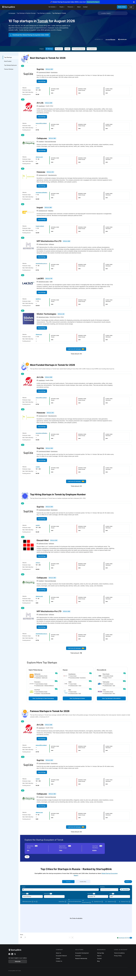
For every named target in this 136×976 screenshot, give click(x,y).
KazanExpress (72, 674)
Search (23, 887)
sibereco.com (39, 157)
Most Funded (7, 61)
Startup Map (100, 953)
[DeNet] (66, 684)
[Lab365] (28, 285)
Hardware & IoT (42, 175)
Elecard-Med (43, 540)
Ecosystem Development (82, 953)
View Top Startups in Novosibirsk (111, 698)
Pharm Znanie (106, 674)
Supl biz (40, 69)
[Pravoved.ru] (32, 684)
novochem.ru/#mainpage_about (44, 192)
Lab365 (40, 278)
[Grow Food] (32, 692)
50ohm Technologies (46, 314)
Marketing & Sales (43, 281)
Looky (104, 689)
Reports (62, 7)
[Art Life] (28, 110)
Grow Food (37, 689)
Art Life (40, 103)
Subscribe (17, 961)
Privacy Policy (118, 955)
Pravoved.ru (37, 682)
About (79, 7)
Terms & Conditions (119, 953)
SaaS (79, 693)
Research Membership (81, 958)
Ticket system (106, 682)
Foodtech (41, 141)
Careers (58, 958)
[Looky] (100, 692)
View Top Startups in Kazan (77, 698)
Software (51, 244)
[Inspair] (28, 213)
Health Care (44, 677)
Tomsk (42, 21)
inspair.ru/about (40, 226)
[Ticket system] (100, 684)
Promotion (78, 955)
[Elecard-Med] (28, 548)
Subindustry (46, 893)
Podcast (99, 958)
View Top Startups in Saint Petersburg (43, 698)
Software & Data (43, 244)
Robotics (50, 210)
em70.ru (38, 562)
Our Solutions (52, 7)
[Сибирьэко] (28, 144)
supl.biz (38, 87)
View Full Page (42, 81)
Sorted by (102, 887)
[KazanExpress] (66, 676)
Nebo (69, 689)
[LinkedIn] (12, 954)
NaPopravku (37, 674)
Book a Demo (122, 7)
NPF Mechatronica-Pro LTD (49, 241)
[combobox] (113, 13)
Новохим (41, 172)
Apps (114, 693)
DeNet (69, 682)
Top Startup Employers (10, 65)
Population (90, 893)
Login (130, 7)
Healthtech (41, 106)
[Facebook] (9, 954)
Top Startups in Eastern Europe (26, 13)
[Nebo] (66, 692)
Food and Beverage (50, 141)
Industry (24, 893)
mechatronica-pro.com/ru (42, 263)
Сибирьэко (42, 138)
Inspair (40, 207)
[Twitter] (15, 954)
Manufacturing (52, 175)
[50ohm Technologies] (28, 321)
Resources (70, 7)
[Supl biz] (28, 75)
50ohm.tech (39, 334)
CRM (51, 281)
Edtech (105, 677)
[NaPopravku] (32, 676)
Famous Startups (8, 69)
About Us (58, 953)
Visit (27, 856)
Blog (98, 961)
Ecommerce (54, 72)
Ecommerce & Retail (44, 72)
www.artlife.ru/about (41, 123)
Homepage (11, 13)
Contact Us (59, 961)
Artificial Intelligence (49, 685)
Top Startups (8, 57)
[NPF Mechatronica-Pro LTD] (28, 249)
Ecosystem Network (61, 955)
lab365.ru (38, 299)
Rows (21, 934)
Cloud (79, 685)
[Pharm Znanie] (100, 676)
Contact (85, 7)
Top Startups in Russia (44, 13)
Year (110, 893)
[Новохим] (28, 179)
